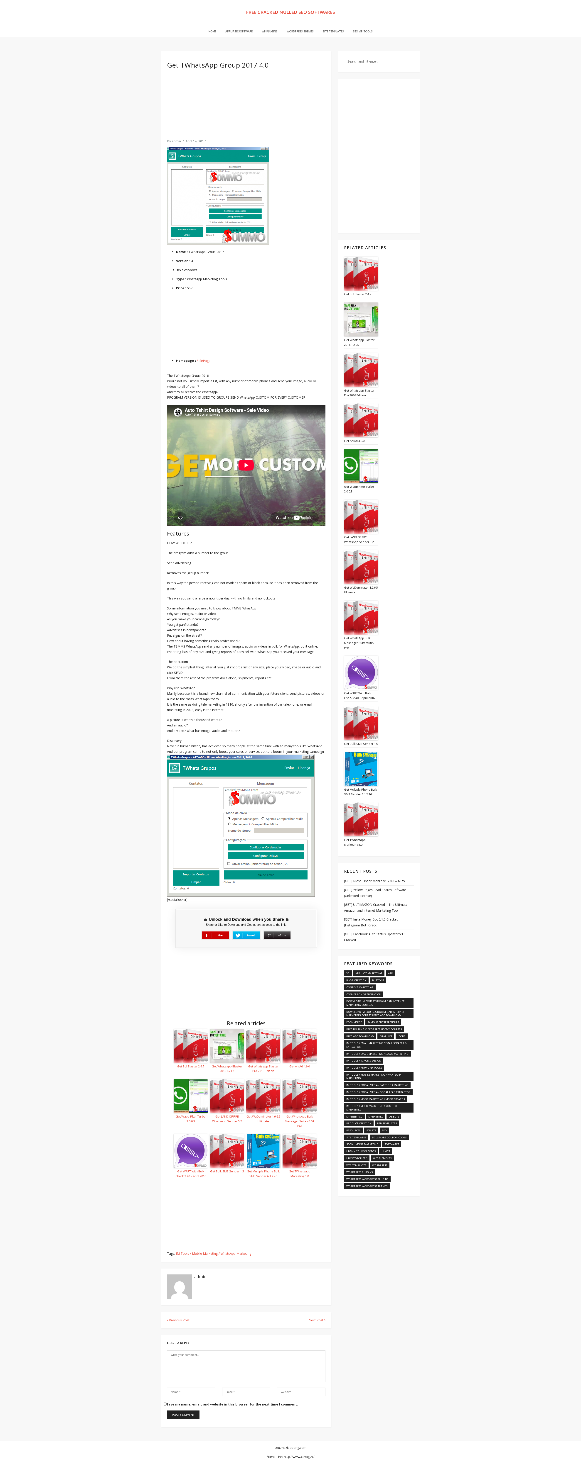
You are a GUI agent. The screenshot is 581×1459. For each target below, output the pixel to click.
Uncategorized (356, 1158)
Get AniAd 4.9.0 (299, 1066)
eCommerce (354, 1022)
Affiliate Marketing (368, 973)
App (390, 973)
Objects (394, 1116)
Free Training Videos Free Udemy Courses (374, 1029)
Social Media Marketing (362, 1144)
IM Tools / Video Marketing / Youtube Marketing (371, 1107)
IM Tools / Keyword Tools (364, 1067)
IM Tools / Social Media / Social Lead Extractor (378, 1092)
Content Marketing (359, 987)
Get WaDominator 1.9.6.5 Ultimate (263, 1118)
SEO (384, 1130)
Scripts (371, 1130)
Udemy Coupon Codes (361, 1151)
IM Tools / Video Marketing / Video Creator (375, 1099)
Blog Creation (356, 980)
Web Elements (382, 1158)
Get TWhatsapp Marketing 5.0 (299, 1173)
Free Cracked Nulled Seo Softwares (290, 12)
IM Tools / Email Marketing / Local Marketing (377, 1053)
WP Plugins (270, 31)
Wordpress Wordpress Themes (366, 1186)
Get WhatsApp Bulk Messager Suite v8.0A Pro (299, 1121)
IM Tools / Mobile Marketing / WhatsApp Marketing (213, 1253)
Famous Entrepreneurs (383, 1022)
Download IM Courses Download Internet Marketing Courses (375, 1002)
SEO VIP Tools (363, 31)
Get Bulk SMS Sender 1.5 (227, 1171)
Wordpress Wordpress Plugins (367, 1179)
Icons (401, 1036)
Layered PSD (354, 1116)
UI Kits (386, 1151)
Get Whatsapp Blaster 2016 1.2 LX (227, 1068)
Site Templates (333, 31)
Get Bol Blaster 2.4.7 (190, 1066)
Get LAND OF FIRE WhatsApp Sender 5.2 (227, 1118)
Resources (353, 1130)
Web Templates (356, 1165)
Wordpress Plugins (359, 1172)
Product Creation (358, 1123)
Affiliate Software (239, 31)
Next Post (316, 1320)
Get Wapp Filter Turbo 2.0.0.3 (191, 1118)
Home (212, 31)
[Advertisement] (246, 107)
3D (348, 973)
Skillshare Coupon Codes (389, 1137)
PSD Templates (387, 1123)
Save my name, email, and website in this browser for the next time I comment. (232, 1404)
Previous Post (179, 1320)
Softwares (391, 1144)
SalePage (203, 360)
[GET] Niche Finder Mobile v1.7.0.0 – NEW (374, 881)
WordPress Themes (300, 31)
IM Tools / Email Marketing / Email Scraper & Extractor (376, 1044)
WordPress (379, 1165)
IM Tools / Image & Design (363, 1060)
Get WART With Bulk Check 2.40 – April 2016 (190, 1173)
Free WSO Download (360, 1036)
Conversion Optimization (363, 994)
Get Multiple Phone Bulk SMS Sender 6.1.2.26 (263, 1173)
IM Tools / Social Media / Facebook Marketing (377, 1085)
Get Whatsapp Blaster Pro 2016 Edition (263, 1068)
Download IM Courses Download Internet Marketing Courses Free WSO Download (375, 1013)
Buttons (378, 980)
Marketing (375, 1116)
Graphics (386, 1036)
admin (176, 141)
